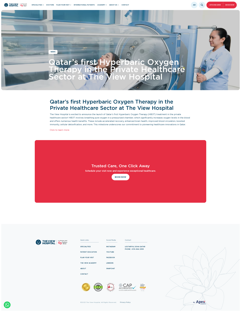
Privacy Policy (125, 302)
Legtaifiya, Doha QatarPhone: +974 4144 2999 (135, 248)
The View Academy (88, 263)
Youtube (110, 252)
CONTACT (125, 5)
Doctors (50, 5)
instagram (110, 246)
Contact (84, 274)
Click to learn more (59, 130)
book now (229, 5)
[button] (37, 5)
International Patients (84, 5)
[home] (15, 5)
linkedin (109, 263)
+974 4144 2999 (215, 5)
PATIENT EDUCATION (88, 252)
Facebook (110, 257)
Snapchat (110, 268)
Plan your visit (87, 257)
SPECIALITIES (85, 246)
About (83, 268)
